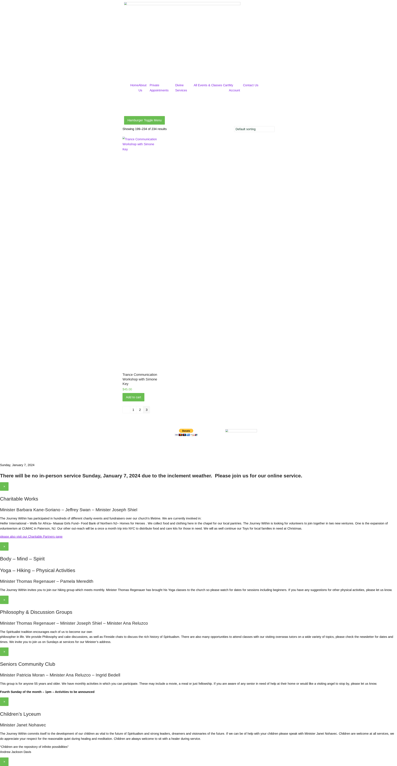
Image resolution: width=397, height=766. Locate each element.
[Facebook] (179, 444)
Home (134, 85)
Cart (226, 85)
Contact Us (250, 85)
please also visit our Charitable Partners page (31, 536)
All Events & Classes (208, 85)
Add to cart (133, 397)
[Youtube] (196, 444)
